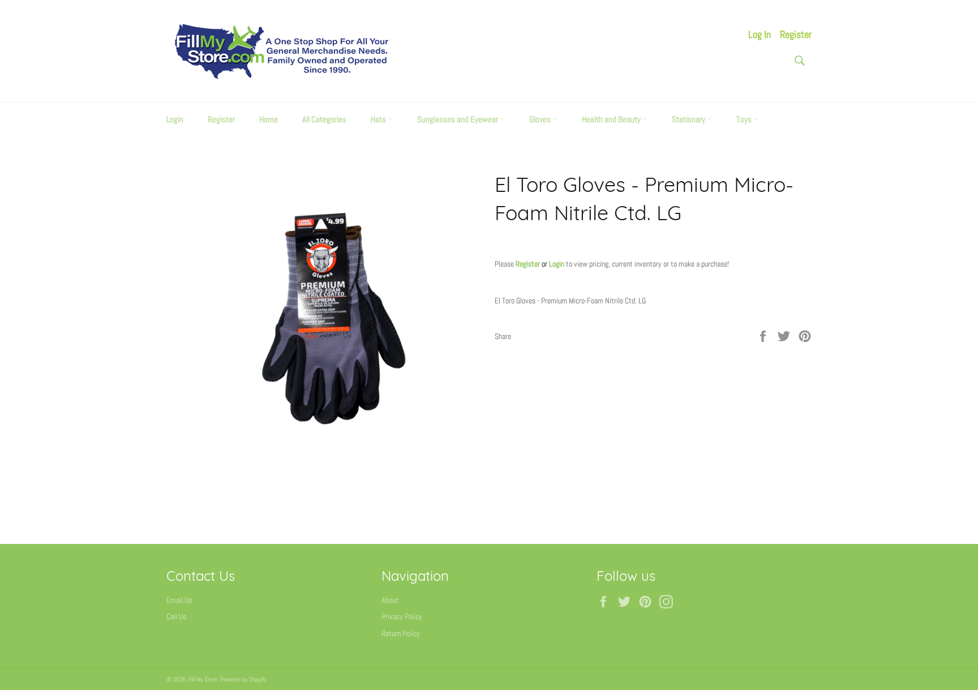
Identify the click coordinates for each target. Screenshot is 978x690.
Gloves (540, 119)
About (389, 600)
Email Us (179, 600)
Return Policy (400, 633)
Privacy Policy (401, 616)
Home (268, 119)
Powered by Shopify (243, 679)
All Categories (324, 119)
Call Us (176, 616)
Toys (744, 119)
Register (796, 34)
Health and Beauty (612, 119)
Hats (379, 119)
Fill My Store (202, 679)
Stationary (689, 119)
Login (174, 119)
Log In (759, 34)
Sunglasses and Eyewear (458, 119)
